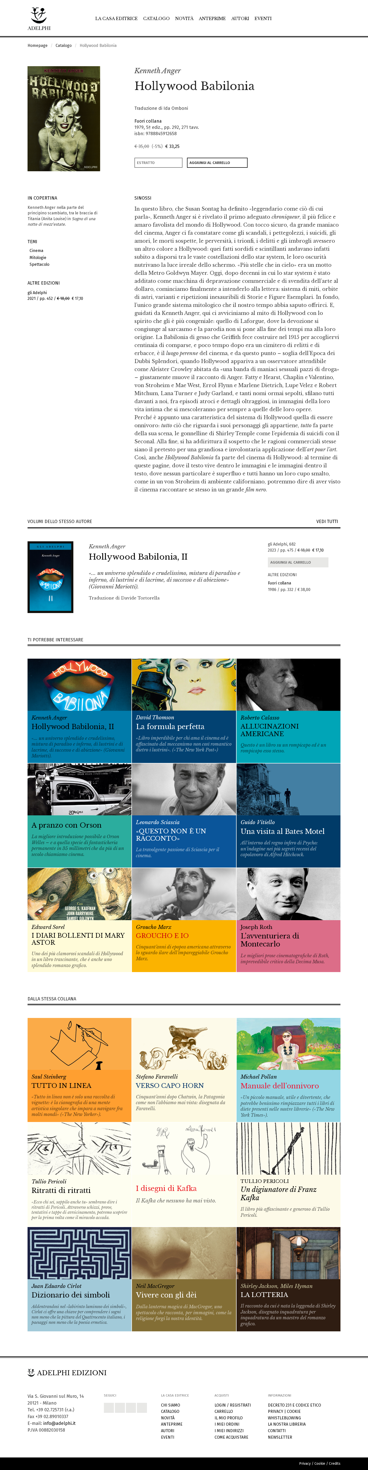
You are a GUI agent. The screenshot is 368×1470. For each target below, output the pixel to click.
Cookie (294, 1411)
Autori (240, 18)
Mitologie (37, 257)
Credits (334, 1463)
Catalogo (156, 18)
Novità (184, 18)
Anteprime (212, 18)
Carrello (224, 1411)
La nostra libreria (287, 1424)
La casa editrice (116, 18)
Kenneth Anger (157, 71)
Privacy (275, 1411)
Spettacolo (38, 264)
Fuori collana (148, 121)
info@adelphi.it (59, 1423)
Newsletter (280, 1437)
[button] (325, 71)
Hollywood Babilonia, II (138, 557)
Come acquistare (231, 1437)
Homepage (38, 45)
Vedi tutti (328, 521)
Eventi (263, 18)
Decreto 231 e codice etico (294, 1405)
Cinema (35, 250)
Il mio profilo (229, 1418)
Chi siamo (170, 1405)
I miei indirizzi (229, 1430)
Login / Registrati (233, 1405)
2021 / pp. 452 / (55, 295)
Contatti (277, 1430)
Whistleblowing (284, 1418)
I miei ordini (227, 1424)
